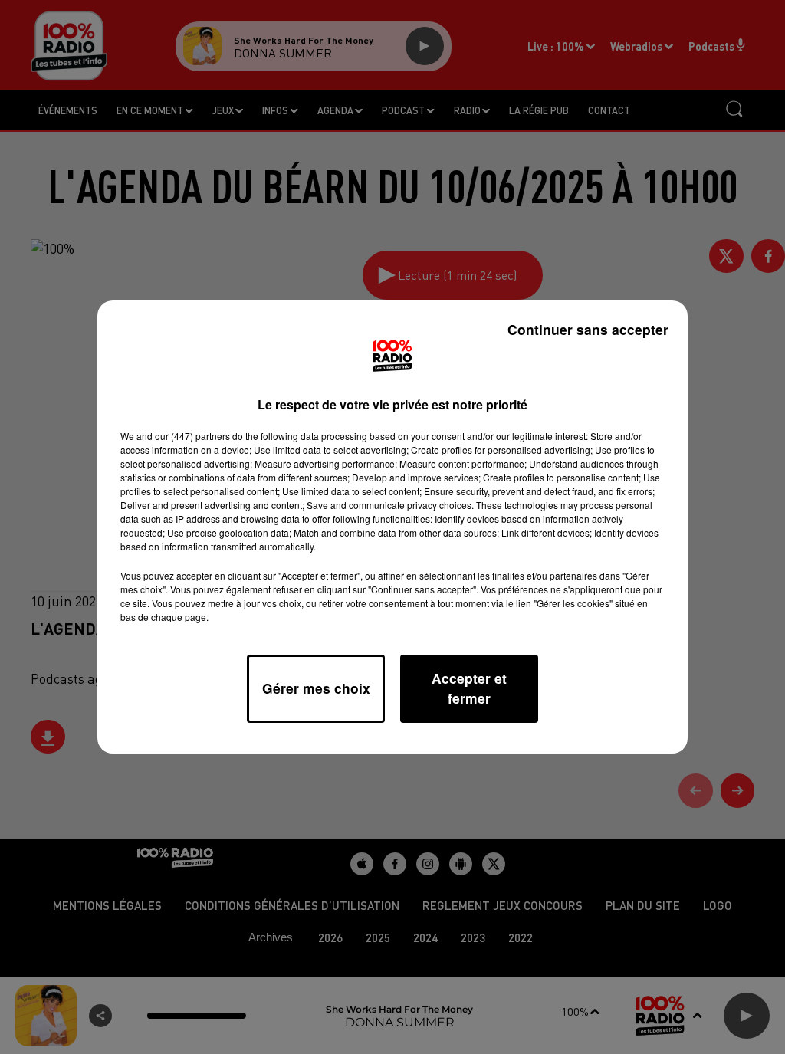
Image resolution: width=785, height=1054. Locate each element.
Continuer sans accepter (587, 329)
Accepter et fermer (469, 688)
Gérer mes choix (316, 688)
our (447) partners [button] (192, 435)
